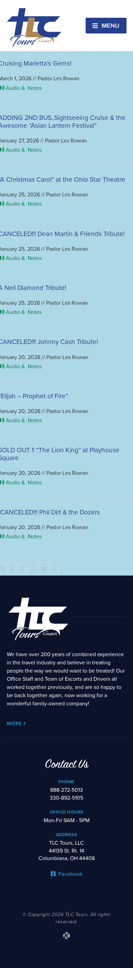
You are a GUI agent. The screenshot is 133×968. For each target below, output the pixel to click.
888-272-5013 (66, 790)
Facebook (69, 874)
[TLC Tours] (34, 27)
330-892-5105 (66, 797)
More (15, 724)
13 (44, 568)
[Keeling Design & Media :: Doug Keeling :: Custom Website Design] (66, 935)
